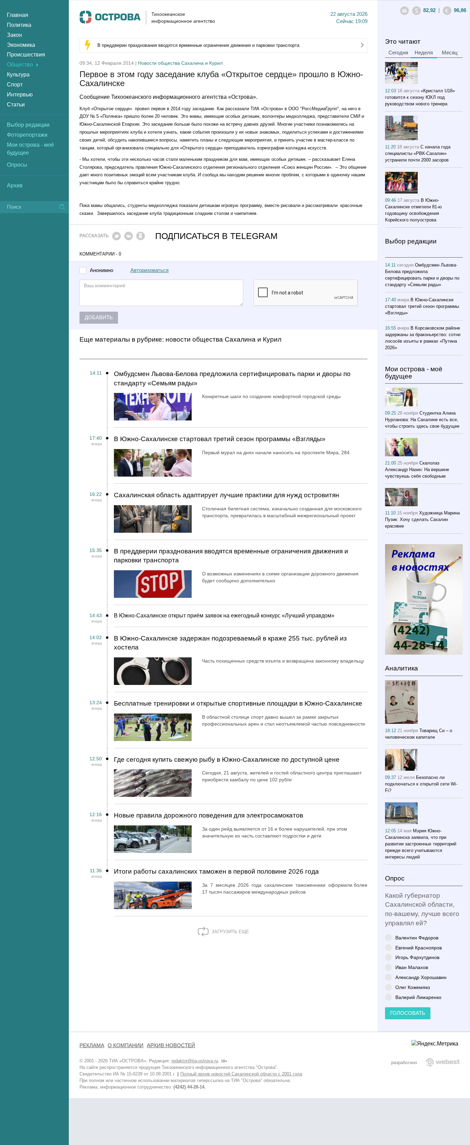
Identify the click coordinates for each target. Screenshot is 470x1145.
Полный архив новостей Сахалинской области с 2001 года (241, 1073)
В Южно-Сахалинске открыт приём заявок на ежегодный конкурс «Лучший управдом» (224, 615)
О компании (125, 1045)
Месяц (450, 52)
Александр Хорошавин (421, 977)
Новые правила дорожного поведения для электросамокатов (208, 815)
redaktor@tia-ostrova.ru (194, 1060)
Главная (17, 15)
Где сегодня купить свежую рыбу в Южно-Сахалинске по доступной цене (227, 759)
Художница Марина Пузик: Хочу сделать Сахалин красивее (422, 519)
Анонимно (101, 270)
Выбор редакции (28, 125)
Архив (15, 185)
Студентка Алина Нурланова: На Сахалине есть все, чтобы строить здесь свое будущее (422, 419)
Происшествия (26, 55)
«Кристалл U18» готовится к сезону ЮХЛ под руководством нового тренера (420, 97)
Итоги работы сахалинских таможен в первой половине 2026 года (216, 871)
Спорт (15, 84)
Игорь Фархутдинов (417, 957)
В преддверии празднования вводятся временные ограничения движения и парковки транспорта (198, 45)
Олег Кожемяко (412, 987)
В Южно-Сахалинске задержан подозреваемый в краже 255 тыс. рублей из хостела (230, 643)
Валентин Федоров (416, 937)
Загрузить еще (229, 931)
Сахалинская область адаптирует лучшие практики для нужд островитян (226, 495)
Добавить (99, 317)
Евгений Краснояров (418, 947)
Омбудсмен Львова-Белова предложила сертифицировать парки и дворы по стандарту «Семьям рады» (232, 378)
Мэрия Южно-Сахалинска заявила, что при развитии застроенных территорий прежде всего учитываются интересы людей (420, 844)
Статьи (16, 104)
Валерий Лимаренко (418, 997)
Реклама (91, 1045)
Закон (14, 35)
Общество (20, 64)
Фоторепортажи (27, 135)
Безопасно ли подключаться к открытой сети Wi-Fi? (421, 784)
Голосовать (407, 1013)
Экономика (21, 45)
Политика (19, 25)
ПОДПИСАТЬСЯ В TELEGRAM (216, 236)
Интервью (20, 94)
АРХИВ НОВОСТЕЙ (171, 1045)
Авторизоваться (149, 270)
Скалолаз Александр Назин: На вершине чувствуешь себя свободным (417, 469)
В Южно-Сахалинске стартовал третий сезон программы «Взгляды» (219, 439)
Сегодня (398, 52)
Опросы (17, 165)
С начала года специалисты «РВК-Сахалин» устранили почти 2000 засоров (417, 153)
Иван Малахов (411, 967)
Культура (18, 74)
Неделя (424, 52)
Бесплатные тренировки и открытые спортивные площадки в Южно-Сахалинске (238, 703)
